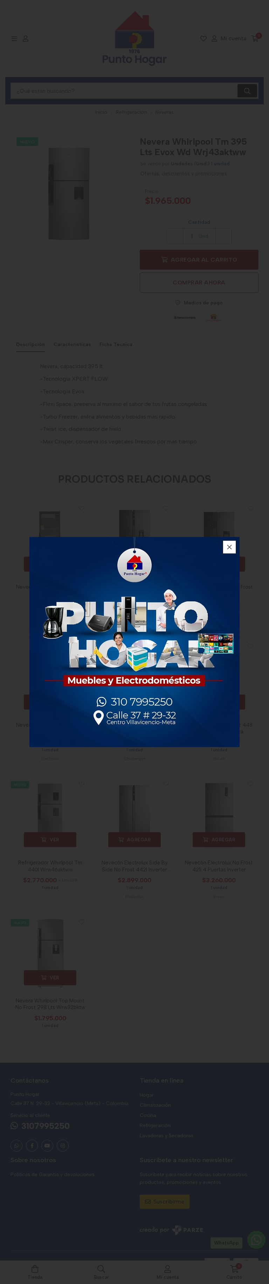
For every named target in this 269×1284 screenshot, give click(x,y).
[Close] (229, 547)
